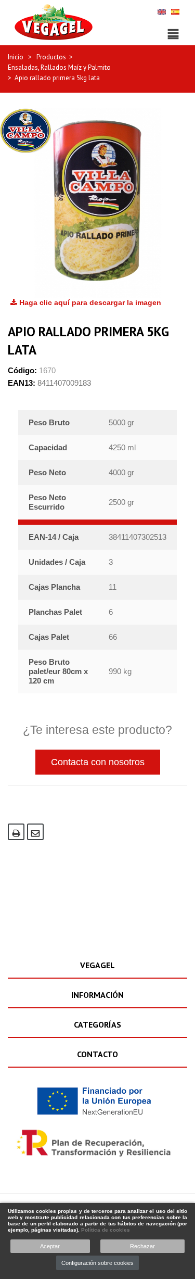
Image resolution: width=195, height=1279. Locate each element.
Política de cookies (105, 1230)
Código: (22, 370)
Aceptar (50, 1246)
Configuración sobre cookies (97, 1263)
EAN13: (21, 382)
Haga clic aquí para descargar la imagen (89, 302)
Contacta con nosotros (98, 762)
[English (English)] (162, 11)
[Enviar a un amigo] (35, 832)
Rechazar (142, 1246)
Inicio (15, 57)
